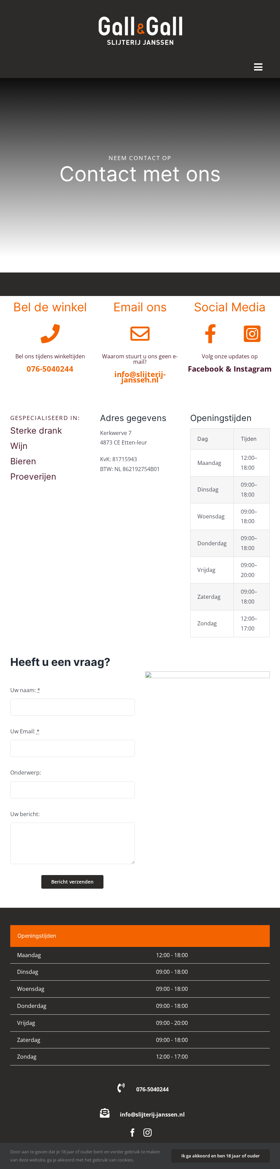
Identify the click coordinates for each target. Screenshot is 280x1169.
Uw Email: (25, 731)
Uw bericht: (25, 814)
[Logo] (140, 9)
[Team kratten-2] (207, 674)
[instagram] (147, 1132)
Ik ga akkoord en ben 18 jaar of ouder (220, 1156)
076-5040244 (152, 1089)
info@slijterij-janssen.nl (152, 1114)
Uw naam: (25, 690)
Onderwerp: (25, 772)
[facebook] (132, 1132)
